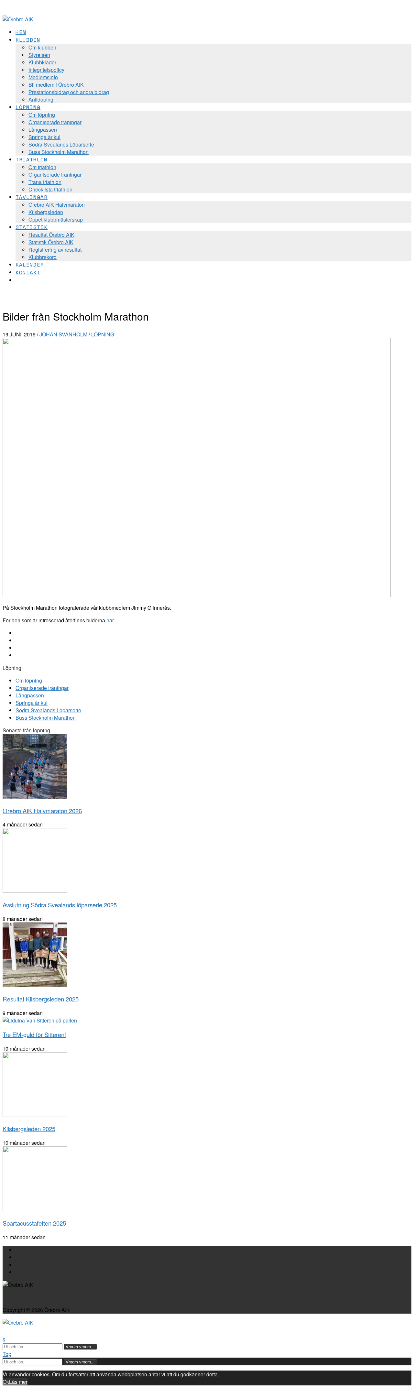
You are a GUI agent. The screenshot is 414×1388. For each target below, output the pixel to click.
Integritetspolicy (46, 69)
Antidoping (40, 99)
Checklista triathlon (50, 189)
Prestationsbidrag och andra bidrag (68, 92)
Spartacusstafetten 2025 (34, 1223)
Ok (6, 1381)
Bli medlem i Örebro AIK (56, 84)
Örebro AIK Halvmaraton (56, 204)
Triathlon (32, 159)
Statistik (32, 227)
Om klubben (42, 47)
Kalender (30, 264)
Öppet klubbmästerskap (55, 219)
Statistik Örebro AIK (50, 242)
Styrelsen (39, 55)
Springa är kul (44, 137)
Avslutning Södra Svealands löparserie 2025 (60, 905)
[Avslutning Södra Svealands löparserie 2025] (35, 890)
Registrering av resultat (55, 249)
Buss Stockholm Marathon (58, 152)
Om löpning (41, 114)
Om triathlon (42, 167)
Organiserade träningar (55, 122)
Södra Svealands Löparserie (61, 144)
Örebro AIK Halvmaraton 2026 (42, 810)
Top (7, 1354)
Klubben (28, 40)
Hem (21, 32)
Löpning (28, 107)
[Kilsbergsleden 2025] (35, 1115)
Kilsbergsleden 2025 (29, 1128)
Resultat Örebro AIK (51, 234)
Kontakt (28, 272)
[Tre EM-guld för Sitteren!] (40, 1020)
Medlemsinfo (43, 77)
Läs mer (18, 1381)
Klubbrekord (42, 257)
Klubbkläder (42, 62)
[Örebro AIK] (18, 19)
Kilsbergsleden (45, 212)
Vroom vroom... (80, 1346)
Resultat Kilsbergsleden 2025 (41, 999)
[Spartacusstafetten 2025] (35, 1209)
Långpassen (42, 129)
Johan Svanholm (63, 334)
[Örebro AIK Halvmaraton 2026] (35, 796)
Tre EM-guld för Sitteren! (34, 1034)
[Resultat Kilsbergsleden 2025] (35, 985)
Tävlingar (32, 197)
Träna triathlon (44, 182)
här (110, 620)
